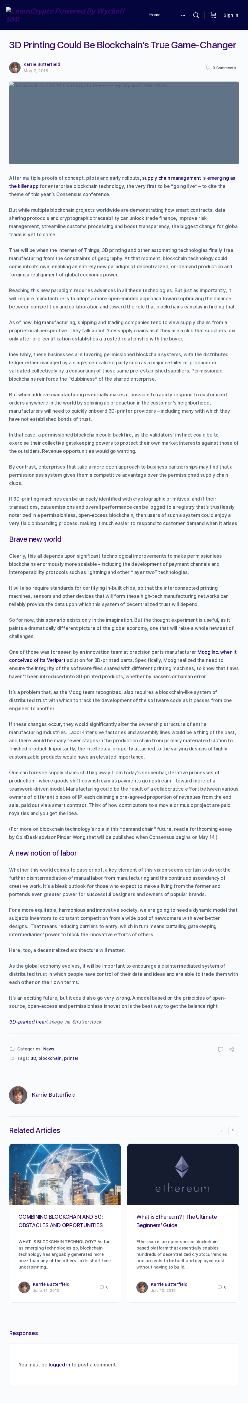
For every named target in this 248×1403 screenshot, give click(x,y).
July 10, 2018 (163, 1290)
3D (33, 1058)
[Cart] (213, 15)
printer (71, 1058)
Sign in (231, 15)
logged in (59, 1365)
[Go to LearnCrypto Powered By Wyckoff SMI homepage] (71, 14)
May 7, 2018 (36, 70)
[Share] (231, 1050)
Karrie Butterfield (42, 64)
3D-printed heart (28, 1022)
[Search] (196, 15)
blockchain (50, 1058)
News (48, 1049)
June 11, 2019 (46, 1290)
